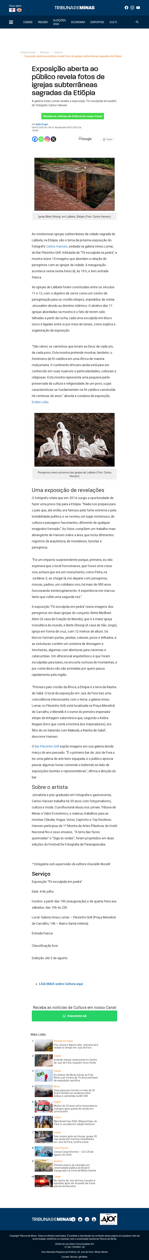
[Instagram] (132, 7)
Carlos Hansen (56, 246)
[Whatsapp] (41, 139)
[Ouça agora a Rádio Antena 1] (12, 10)
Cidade (28, 22)
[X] (53, 139)
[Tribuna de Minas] (74, 7)
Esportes (97, 22)
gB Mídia (83, 1256)
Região (43, 22)
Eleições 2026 (59, 22)
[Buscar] (137, 22)
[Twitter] (80, 1219)
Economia (78, 22)
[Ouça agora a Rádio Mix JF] (19, 10)
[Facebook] (126, 7)
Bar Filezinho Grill (47, 746)
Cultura (115, 22)
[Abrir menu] (11, 22)
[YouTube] (138, 7)
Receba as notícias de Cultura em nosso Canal (72, 116)
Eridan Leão (40, 402)
